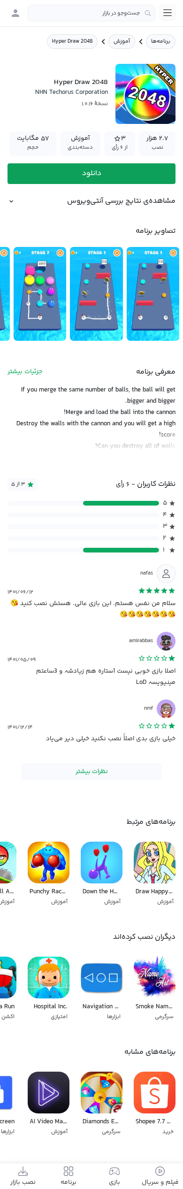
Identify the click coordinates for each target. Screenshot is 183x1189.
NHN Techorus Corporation (71, 92)
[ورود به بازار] (15, 13)
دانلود (91, 173)
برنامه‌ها (160, 41)
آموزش (122, 41)
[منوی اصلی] (167, 12)
